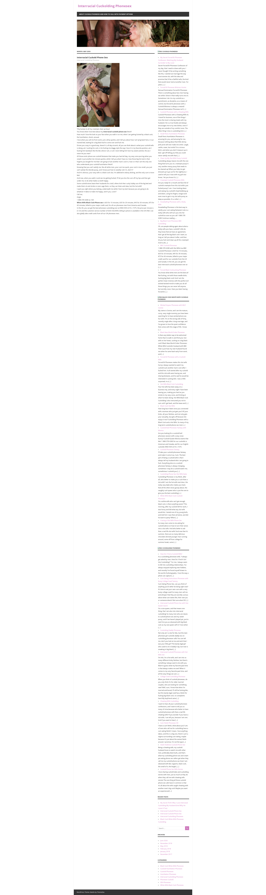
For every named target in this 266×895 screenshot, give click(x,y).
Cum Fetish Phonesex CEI (169, 723)
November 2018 (166, 843)
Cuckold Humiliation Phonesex (171, 869)
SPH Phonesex (165, 882)
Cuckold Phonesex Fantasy (169, 449)
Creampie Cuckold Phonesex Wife (172, 180)
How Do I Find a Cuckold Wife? (171, 554)
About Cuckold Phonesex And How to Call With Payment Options (106, 14)
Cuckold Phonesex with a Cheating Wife (174, 112)
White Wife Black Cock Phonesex (172, 885)
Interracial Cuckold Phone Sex (92, 57)
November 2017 (166, 854)
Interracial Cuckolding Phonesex (105, 6)
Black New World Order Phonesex (172, 332)
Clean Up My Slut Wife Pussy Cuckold (173, 158)
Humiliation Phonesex (168, 874)
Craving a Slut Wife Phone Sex (171, 520)
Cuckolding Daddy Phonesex (170, 630)
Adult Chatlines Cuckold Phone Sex (172, 745)
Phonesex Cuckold (166, 879)
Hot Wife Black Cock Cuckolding (171, 384)
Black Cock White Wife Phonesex (172, 866)
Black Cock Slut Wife (167, 406)
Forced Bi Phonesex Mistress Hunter (173, 87)
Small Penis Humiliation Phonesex (172, 134)
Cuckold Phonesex (170, 51)
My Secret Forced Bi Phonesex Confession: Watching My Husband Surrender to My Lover (170, 60)
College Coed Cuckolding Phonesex (172, 676)
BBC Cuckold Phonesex (168, 245)
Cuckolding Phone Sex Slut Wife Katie (173, 474)
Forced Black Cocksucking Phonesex (173, 270)
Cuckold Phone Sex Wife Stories (171, 769)
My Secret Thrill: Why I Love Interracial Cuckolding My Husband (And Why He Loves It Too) (173, 805)
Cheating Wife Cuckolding (169, 701)
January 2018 (165, 851)
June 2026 (164, 840)
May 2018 (164, 846)
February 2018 (165, 849)
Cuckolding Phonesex (171, 548)
